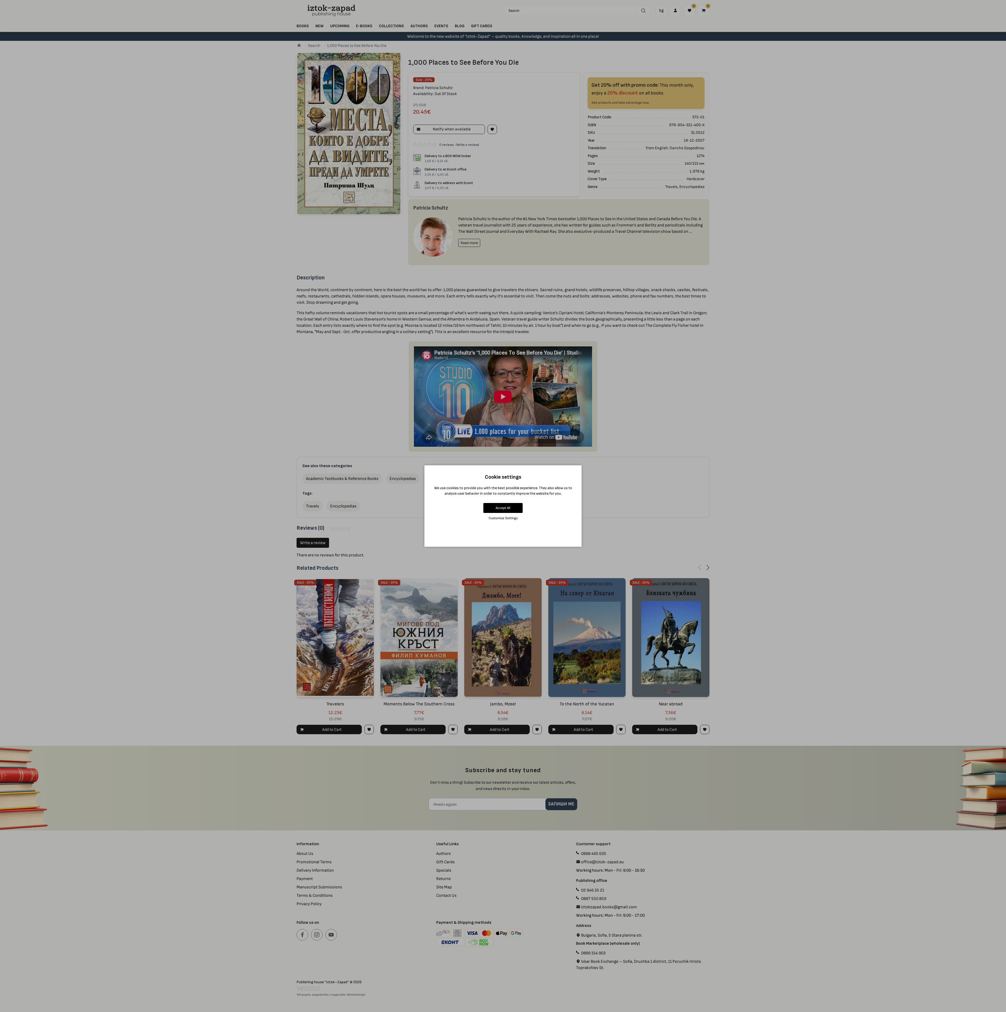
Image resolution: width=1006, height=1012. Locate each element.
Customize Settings (503, 518)
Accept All (503, 508)
